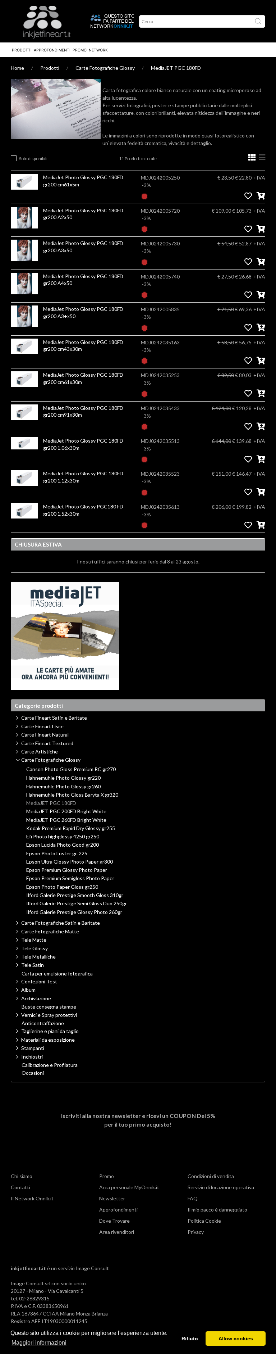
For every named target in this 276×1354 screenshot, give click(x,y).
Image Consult (92, 1268)
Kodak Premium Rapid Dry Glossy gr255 (70, 828)
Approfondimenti (52, 50)
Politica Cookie (204, 1221)
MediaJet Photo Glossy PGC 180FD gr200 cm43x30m (83, 345)
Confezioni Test (39, 981)
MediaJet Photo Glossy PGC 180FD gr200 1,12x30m (83, 477)
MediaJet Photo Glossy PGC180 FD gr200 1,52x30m (83, 510)
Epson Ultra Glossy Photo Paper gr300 (69, 862)
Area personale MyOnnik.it (129, 1187)
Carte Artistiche (39, 751)
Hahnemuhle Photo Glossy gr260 (63, 786)
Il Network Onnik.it (32, 1198)
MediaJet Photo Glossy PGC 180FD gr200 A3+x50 (83, 312)
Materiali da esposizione (48, 1040)
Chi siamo (21, 1176)
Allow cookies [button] (235, 1338)
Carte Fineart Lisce (42, 726)
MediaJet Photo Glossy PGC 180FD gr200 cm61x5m (83, 180)
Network (98, 50)
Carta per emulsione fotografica (57, 974)
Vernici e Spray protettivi (49, 1015)
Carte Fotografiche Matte (50, 931)
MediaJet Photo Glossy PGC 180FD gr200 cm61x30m (83, 378)
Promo (80, 50)
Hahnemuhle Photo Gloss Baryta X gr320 (72, 795)
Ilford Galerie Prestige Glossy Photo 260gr (74, 912)
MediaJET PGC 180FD (176, 68)
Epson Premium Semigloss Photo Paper (70, 878)
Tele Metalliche (38, 957)
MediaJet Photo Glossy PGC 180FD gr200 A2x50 (83, 214)
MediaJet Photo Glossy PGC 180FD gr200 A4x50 (83, 279)
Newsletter (112, 1198)
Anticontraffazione (43, 1023)
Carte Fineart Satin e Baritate (54, 718)
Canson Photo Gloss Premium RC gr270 (71, 769)
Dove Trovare (114, 1221)
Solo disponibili (33, 158)
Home (17, 68)
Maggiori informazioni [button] (39, 1343)
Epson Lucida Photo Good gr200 (62, 845)
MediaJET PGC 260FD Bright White (66, 820)
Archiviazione (36, 998)
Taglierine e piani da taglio (50, 1031)
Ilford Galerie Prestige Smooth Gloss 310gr (74, 895)
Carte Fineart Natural (45, 735)
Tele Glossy (34, 948)
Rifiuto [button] (189, 1338)
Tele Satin (32, 965)
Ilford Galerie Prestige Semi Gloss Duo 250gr (76, 903)
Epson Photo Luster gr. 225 (56, 853)
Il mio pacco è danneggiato (217, 1209)
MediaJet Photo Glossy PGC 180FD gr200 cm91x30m (83, 411)
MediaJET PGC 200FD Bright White (66, 811)
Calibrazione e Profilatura (50, 1065)
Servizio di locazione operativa (221, 1187)
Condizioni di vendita (211, 1176)
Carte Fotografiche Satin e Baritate (60, 923)
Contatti (20, 1187)
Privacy (196, 1232)
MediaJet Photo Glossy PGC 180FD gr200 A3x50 (83, 246)
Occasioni (33, 1073)
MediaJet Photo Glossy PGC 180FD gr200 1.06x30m (83, 444)
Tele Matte (33, 940)
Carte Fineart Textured (47, 743)
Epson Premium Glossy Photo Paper (66, 870)
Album (28, 990)
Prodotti (22, 50)
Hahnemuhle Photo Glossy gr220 (63, 778)
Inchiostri (32, 1057)
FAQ (193, 1198)
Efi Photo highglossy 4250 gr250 (62, 836)
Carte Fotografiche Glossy (105, 68)
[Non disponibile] (144, 196)
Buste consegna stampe (49, 1007)
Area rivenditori (116, 1232)
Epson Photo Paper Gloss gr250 (62, 887)
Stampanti (32, 1048)
